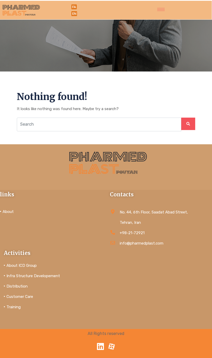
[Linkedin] (100, 346)
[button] (74, 6)
